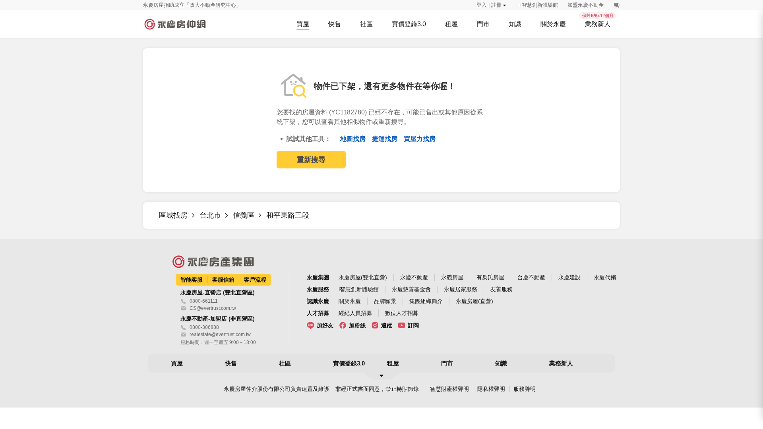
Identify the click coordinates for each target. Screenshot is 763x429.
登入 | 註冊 (489, 5)
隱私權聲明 (491, 389)
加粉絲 (357, 325)
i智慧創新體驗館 (359, 289)
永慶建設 (569, 277)
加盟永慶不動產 (585, 5)
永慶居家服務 (460, 289)
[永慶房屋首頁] (175, 24)
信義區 (243, 215)
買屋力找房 (420, 138)
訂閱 (413, 325)
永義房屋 (452, 277)
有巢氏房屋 (490, 277)
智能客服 (191, 279)
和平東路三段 (287, 215)
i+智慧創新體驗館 (537, 5)
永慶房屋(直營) (474, 301)
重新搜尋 (311, 160)
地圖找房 (353, 138)
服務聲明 (524, 389)
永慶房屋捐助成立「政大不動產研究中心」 (192, 5)
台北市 (210, 215)
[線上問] (616, 5)
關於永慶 (350, 301)
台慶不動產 (531, 277)
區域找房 (173, 215)
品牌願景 (385, 301)
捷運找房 (385, 138)
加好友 (325, 325)
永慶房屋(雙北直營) (363, 277)
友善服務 (501, 289)
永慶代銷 (605, 277)
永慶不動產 (414, 277)
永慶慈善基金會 (411, 289)
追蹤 (386, 325)
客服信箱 (223, 279)
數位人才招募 (401, 313)
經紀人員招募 (355, 313)
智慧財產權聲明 (449, 389)
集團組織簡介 (426, 301)
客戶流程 (255, 279)
